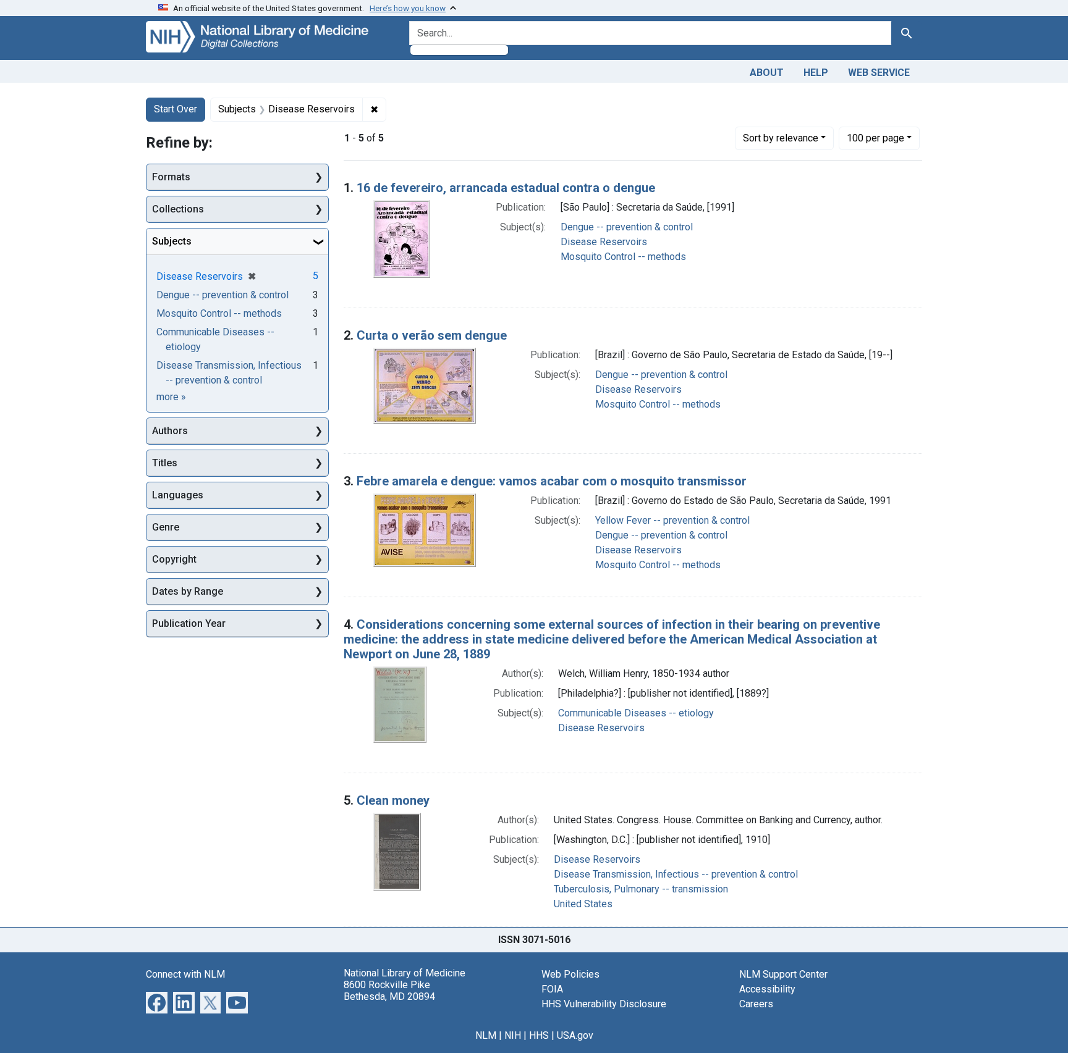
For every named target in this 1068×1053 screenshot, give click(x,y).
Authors (170, 431)
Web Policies (570, 974)
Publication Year (189, 623)
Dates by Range (187, 591)
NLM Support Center (783, 974)
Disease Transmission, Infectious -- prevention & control (676, 874)
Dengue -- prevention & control (627, 227)
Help (815, 72)
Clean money (393, 800)
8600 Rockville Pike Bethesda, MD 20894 (389, 990)
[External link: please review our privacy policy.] (156, 1001)
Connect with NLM (185, 974)
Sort (780, 138)
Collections (178, 209)
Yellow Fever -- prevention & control (672, 520)
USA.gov (575, 1035)
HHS (539, 1035)
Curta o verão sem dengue (432, 335)
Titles (164, 463)
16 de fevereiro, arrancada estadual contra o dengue (506, 187)
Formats (171, 177)
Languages (177, 495)
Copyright (174, 559)
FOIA (552, 989)
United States (583, 904)
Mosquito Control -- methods (623, 256)
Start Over (175, 109)
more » (171, 397)
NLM (485, 1035)
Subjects (172, 241)
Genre (165, 527)
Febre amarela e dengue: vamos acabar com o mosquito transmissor (552, 481)
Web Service (879, 72)
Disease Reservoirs (604, 242)
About (767, 72)
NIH (512, 1035)
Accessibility (767, 989)
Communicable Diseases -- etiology (636, 713)
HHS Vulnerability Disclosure (603, 1004)
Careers (756, 1004)
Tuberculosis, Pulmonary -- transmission (641, 889)
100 (875, 138)
